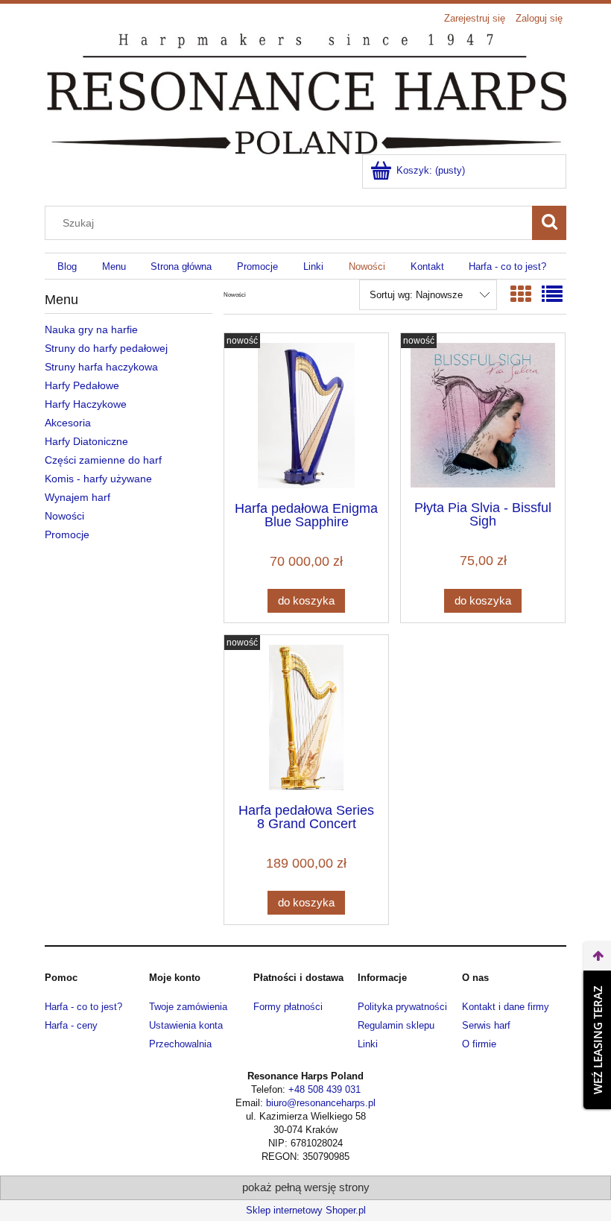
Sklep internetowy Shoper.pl (306, 1210)
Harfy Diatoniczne (86, 441)
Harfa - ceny (71, 1025)
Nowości (64, 516)
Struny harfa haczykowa (101, 367)
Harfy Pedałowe (82, 385)
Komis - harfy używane (98, 479)
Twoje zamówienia (188, 1006)
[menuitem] (67, 266)
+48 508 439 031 (324, 1089)
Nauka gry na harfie (91, 329)
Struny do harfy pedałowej (106, 348)
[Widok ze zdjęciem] (520, 294)
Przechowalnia (180, 1044)
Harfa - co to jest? (83, 1006)
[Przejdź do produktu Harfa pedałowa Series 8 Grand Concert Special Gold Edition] (306, 717)
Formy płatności (288, 1006)
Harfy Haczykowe (86, 404)
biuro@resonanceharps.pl (321, 1102)
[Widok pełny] (552, 294)
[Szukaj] (549, 223)
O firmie (479, 1044)
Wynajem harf (77, 497)
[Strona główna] (305, 92)
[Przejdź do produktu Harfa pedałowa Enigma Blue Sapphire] (306, 415)
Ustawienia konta (186, 1025)
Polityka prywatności (402, 1006)
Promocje (67, 534)
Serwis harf (486, 1025)
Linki (368, 1044)
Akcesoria (68, 423)
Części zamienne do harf (103, 460)
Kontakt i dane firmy (505, 1006)
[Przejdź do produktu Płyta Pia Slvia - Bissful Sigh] (483, 415)
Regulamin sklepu (396, 1025)
